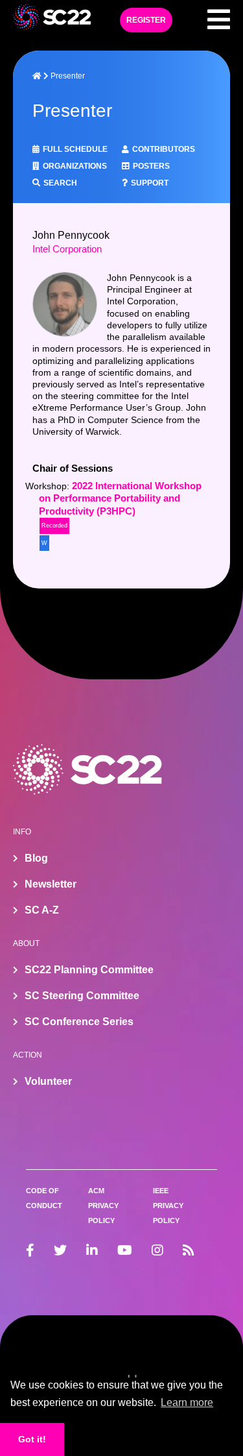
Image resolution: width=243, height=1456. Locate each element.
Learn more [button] (187, 1402)
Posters (151, 166)
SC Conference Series (79, 1021)
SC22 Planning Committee (89, 969)
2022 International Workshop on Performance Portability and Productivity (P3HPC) (120, 498)
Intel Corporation (67, 249)
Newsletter (50, 884)
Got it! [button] (32, 1439)
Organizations (75, 166)
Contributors (163, 149)
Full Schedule (75, 149)
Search (60, 183)
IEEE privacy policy (168, 1205)
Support (149, 183)
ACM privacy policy (103, 1205)
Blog (36, 858)
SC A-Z (42, 910)
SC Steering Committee (82, 995)
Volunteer (48, 1081)
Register (146, 20)
